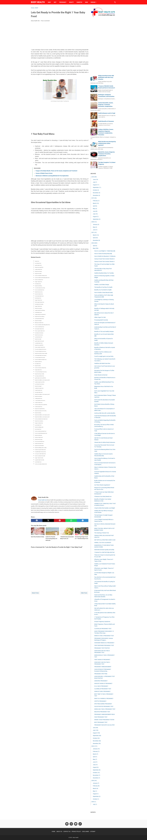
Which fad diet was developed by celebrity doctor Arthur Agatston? (107, 143)
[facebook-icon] (67, 824)
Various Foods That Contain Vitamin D (104, 259)
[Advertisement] (59, 36)
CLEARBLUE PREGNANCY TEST (102, 688)
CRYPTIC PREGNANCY (100, 701)
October (96, 190)
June (95, 179)
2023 (94, 746)
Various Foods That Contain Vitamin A (104, 261)
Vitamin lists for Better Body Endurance (104, 442)
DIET (55, 2)
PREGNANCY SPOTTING (100, 673)
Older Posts (84, 593)
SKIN (86, 2)
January (96, 224)
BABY (49, 2)
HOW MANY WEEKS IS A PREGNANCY (104, 642)
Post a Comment (45, 20)
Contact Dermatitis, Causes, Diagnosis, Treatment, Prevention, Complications (105, 104)
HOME (53, 831)
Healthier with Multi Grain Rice (102, 363)
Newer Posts (35, 593)
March (96, 203)
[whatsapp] (71, 520)
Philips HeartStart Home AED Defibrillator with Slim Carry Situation (106, 77)
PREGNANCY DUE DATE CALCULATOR (104, 725)
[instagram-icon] (71, 824)
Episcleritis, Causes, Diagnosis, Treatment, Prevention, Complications (106, 153)
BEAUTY (71, 2)
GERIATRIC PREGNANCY (100, 681)
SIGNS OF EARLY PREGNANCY (102, 691)
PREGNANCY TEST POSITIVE (102, 648)
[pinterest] (59, 520)
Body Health (38, 2)
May (95, 208)
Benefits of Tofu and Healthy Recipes (104, 331)
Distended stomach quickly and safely (104, 549)
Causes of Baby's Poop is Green (44, 173)
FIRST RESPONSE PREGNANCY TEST (104, 645)
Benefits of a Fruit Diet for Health (103, 290)
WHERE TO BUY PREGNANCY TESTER (104, 719)
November (96, 192)
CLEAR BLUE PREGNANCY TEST (102, 628)
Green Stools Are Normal (100, 375)
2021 (94, 232)
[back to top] (143, 836)
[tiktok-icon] (80, 824)
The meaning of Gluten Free (101, 533)
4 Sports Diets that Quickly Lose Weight (104, 508)
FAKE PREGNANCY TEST (100, 717)
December (96, 195)
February (96, 200)
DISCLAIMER (85, 831)
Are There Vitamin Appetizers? (102, 485)
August (96, 184)
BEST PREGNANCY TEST (100, 722)
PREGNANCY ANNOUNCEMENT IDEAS (104, 714)
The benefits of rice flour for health (103, 287)
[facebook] (36, 520)
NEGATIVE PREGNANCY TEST (102, 711)
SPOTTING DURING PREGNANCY (103, 703)
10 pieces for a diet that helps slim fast (104, 552)
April (95, 206)
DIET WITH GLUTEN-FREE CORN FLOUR (104, 540)
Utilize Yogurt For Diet (100, 317)
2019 (94, 198)
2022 (94, 243)
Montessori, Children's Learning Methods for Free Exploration (52, 175)
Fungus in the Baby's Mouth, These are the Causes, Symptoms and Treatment (56, 170)
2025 (93, 801)
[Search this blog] (115, 2)
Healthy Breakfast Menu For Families (104, 273)
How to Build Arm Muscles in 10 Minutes (104, 256)
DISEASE (93, 2)
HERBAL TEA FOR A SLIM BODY (102, 542)
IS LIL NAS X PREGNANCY (101, 686)
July (95, 182)
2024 (94, 780)
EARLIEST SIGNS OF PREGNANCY (103, 683)
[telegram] (82, 520)
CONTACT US (66, 831)
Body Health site (42, 500)
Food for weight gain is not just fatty (103, 356)
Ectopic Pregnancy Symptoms (102, 621)
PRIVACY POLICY (76, 831)
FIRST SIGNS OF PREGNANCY (102, 659)
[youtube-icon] (75, 824)
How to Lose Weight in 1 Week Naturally (104, 251)
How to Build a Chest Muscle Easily (103, 292)
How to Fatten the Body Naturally (103, 253)
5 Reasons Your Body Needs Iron (103, 496)
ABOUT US (59, 831)
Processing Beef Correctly (101, 320)
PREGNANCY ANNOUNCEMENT (102, 666)
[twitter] (48, 520)
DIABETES (79, 2)
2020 (94, 222)
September (97, 187)
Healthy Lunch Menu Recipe (101, 284)
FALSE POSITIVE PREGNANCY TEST (103, 706)
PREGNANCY (62, 2)
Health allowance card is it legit (106, 113)
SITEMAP (92, 831)
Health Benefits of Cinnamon (106, 121)
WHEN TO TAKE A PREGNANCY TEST (104, 635)
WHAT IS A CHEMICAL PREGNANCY (103, 698)
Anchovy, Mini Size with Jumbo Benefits (104, 413)
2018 (94, 177)
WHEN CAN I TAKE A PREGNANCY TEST (104, 709)
